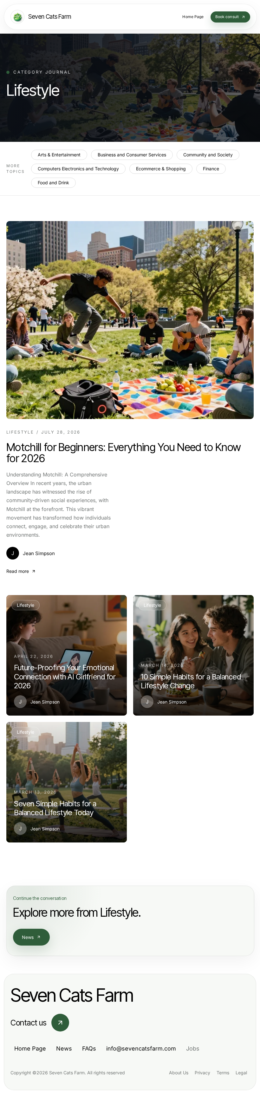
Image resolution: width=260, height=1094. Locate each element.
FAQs (89, 1048)
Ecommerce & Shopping (161, 168)
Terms (223, 1072)
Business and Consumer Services (132, 154)
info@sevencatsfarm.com (141, 1048)
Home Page (30, 1048)
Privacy (202, 1072)
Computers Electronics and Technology (78, 168)
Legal (241, 1072)
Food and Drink (53, 182)
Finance (211, 168)
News (28, 937)
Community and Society (208, 154)
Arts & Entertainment (59, 154)
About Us (178, 1072)
